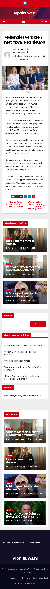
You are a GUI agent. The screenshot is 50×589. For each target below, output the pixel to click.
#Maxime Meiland (21, 59)
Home (4, 578)
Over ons (6, 543)
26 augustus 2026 (17, 439)
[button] (42, 21)
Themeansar (27, 572)
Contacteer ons (19, 543)
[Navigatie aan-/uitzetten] (23, 21)
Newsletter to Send (29, 578)
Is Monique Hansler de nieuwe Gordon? (22, 294)
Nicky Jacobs (23, 49)
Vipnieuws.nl (25, 13)
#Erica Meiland (38, 56)
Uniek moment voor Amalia (20, 242)
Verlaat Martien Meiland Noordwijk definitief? (23, 268)
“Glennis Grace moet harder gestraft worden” (16, 204)
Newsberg (44, 569)
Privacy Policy (29, 584)
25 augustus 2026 (17, 521)
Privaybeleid (34, 543)
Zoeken (8, 315)
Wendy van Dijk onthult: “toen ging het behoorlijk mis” (35, 205)
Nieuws (9, 237)
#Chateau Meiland (21, 56)
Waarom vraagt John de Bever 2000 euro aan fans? (23, 516)
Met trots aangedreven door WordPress (17, 569)
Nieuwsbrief (43, 578)
